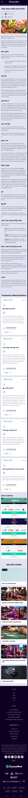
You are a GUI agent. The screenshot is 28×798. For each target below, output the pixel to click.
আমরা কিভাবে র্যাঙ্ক (14, 736)
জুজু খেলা (4, 286)
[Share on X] (2, 17)
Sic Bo (14, 698)
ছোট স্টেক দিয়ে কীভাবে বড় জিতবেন (14, 714)
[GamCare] (19, 773)
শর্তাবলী (6, 796)
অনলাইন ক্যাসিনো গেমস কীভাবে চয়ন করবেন (14, 712)
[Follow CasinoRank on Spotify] (19, 757)
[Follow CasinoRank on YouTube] (15, 757)
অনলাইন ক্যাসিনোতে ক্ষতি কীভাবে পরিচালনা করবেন (14, 719)
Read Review (14, 515)
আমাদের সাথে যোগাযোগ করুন (14, 731)
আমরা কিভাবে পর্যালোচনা (14, 734)
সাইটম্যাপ (21, 796)
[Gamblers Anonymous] (12, 773)
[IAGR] (7, 773)
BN (13, 760)
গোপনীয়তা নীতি (14, 739)
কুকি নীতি (14, 796)
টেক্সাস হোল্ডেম (8, 54)
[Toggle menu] (2, 1)
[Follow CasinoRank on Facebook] (5, 757)
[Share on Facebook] (5, 17)
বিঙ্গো (14, 693)
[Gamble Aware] (12, 781)
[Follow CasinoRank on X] (12, 757)
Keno (14, 695)
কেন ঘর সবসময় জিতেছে (14, 710)
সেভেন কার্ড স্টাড (3, 127)
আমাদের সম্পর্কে (14, 729)
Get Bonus (14, 512)
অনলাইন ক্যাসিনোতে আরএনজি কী (14, 717)
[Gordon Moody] (14, 777)
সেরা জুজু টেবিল (20, 263)
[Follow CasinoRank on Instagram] (9, 757)
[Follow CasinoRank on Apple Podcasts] (22, 757)
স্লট (14, 700)
